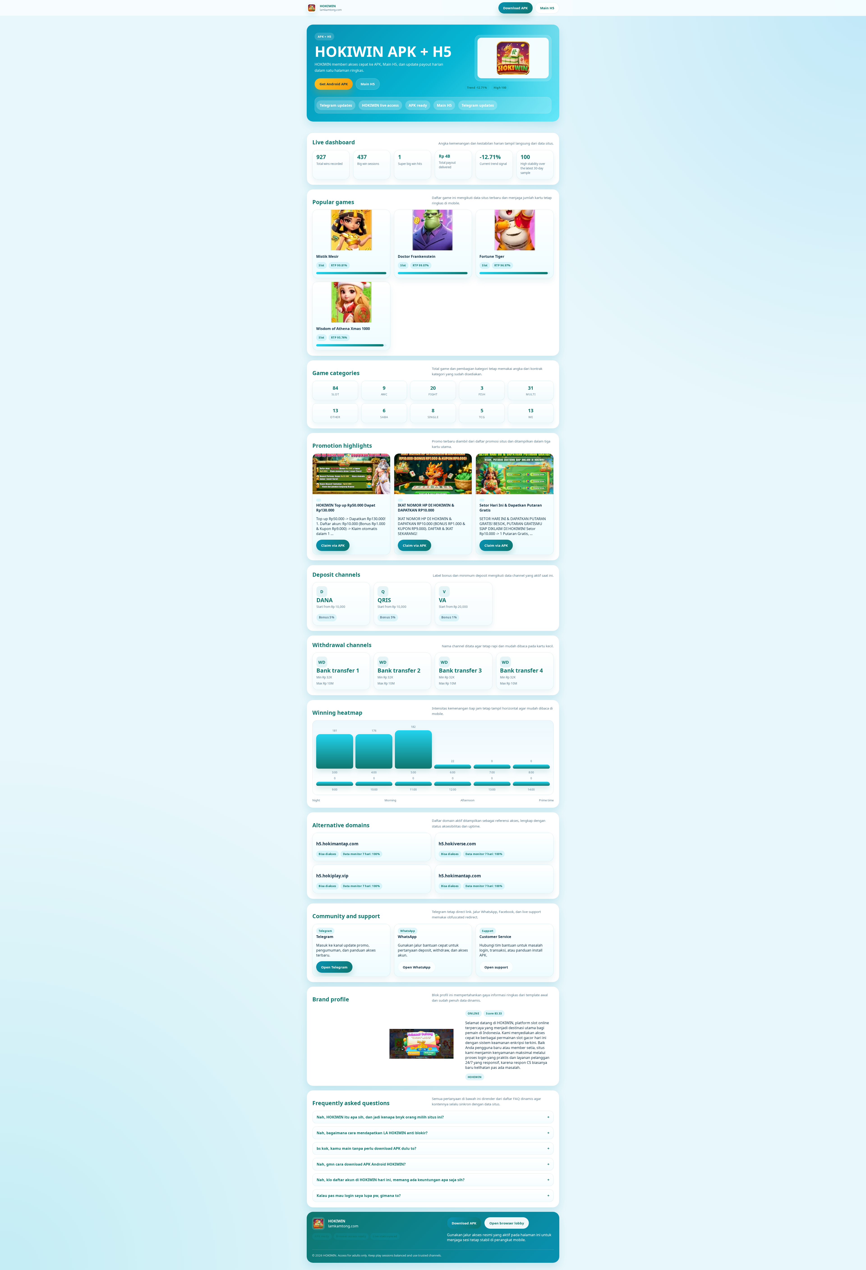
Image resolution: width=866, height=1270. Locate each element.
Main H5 (547, 8)
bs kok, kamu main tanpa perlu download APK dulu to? (433, 1148)
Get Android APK (334, 84)
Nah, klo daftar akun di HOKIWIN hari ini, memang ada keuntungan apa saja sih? (433, 1179)
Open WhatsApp (417, 967)
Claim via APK (333, 545)
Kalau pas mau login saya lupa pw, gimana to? (433, 1195)
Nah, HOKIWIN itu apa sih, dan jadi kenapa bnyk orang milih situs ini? (433, 1117)
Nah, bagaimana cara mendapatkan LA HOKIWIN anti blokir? (433, 1132)
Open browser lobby (506, 1223)
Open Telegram (334, 967)
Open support (496, 967)
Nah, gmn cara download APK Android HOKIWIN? (433, 1164)
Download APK (515, 8)
